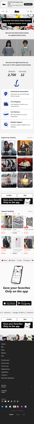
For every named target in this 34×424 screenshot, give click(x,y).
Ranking (3, 353)
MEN (25, 195)
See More (30, 137)
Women (3, 344)
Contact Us (4, 375)
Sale (2, 356)
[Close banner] (1, 1)
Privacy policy (5, 363)
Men (2, 347)
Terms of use (4, 366)
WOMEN (9, 195)
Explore (30, 211)
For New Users (5, 360)
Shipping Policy (5, 369)
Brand (3, 350)
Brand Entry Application (7, 378)
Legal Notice (4, 372)
